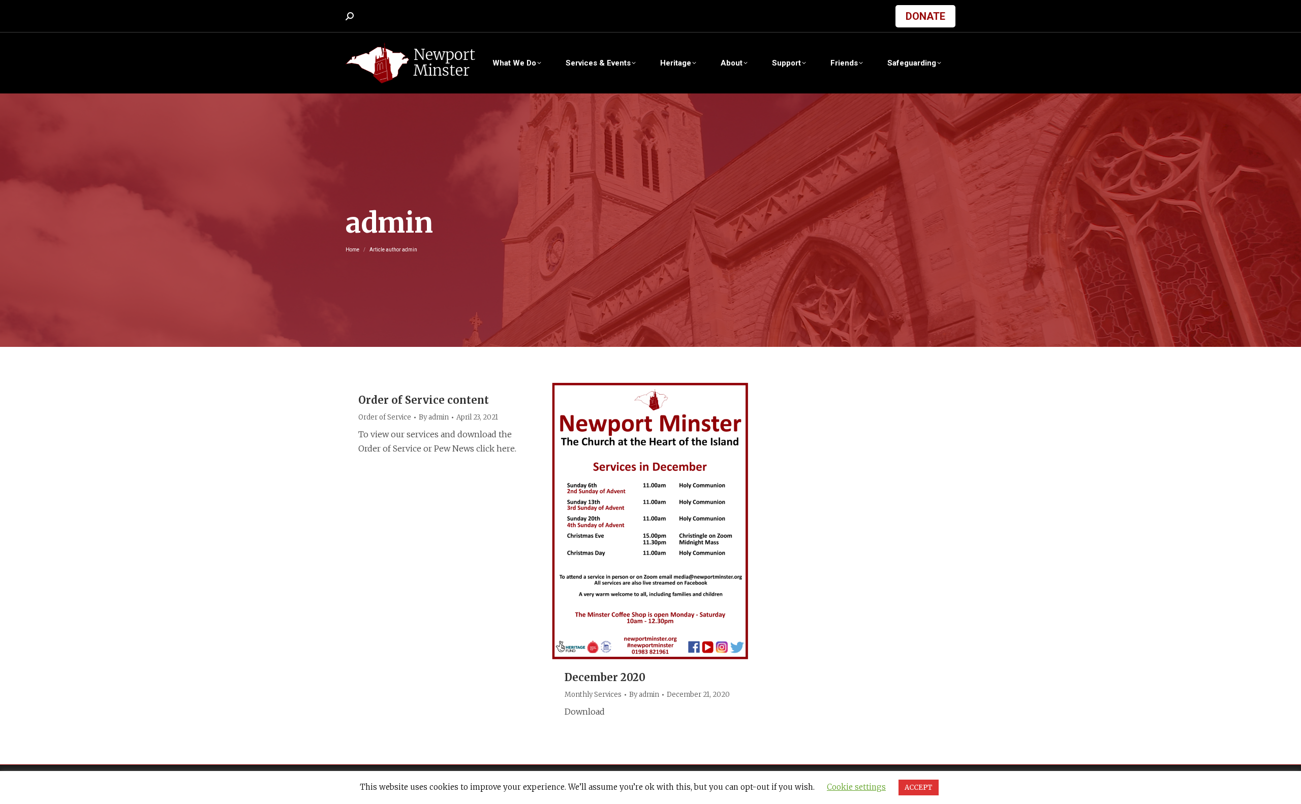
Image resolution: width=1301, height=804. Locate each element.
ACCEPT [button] (919, 787)
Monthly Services (593, 694)
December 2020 (605, 677)
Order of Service (384, 417)
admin (389, 223)
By (434, 417)
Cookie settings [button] (856, 787)
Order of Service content (423, 400)
